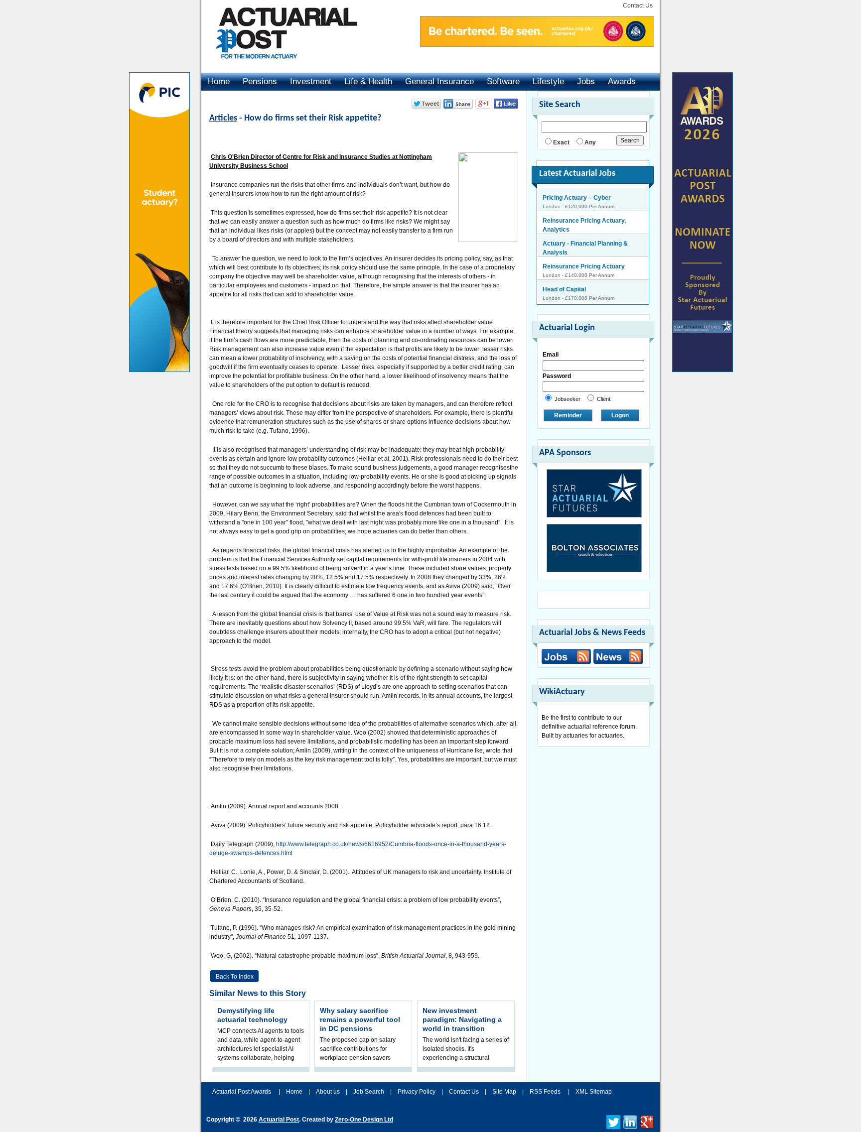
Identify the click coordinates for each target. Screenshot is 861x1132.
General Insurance (439, 81)
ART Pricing (559, 292)
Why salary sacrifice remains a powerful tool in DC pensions (360, 1019)
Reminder (568, 415)
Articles (223, 118)
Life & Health (368, 81)
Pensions (260, 81)
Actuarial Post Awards (242, 1091)
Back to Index (235, 976)
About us (328, 1091)
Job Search (368, 1091)
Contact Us (638, 5)
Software (503, 81)
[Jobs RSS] (566, 656)
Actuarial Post (279, 1119)
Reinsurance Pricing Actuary (584, 247)
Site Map (504, 1091)
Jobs (586, 81)
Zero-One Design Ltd (364, 1119)
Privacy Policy (416, 1091)
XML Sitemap (593, 1091)
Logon (620, 415)
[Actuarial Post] (279, 64)
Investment (310, 81)
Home (219, 81)
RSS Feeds (545, 1091)
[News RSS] (617, 657)
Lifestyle (548, 81)
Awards (622, 81)
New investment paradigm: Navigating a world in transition (462, 1019)
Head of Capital (564, 269)
